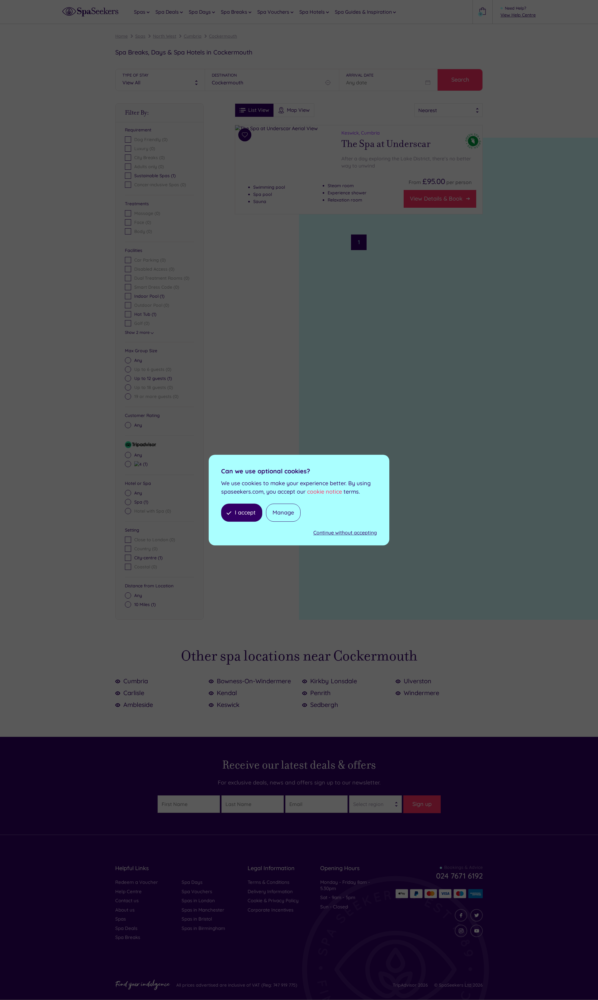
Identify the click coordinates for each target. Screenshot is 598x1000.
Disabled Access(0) (154, 269)
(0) (147, 213)
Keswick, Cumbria (360, 133)
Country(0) (146, 549)
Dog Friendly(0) (151, 139)
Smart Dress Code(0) (156, 287)
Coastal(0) (145, 567)
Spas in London (198, 900)
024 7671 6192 (459, 875)
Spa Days (192, 882)
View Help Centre (518, 15)
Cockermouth (223, 36)
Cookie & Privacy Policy (273, 900)
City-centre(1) (148, 558)
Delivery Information (270, 891)
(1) (153, 378)
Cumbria (193, 36)
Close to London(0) (154, 540)
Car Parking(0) (150, 260)
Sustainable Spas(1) (155, 175)
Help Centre (128, 891)
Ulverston (417, 681)
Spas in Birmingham (203, 928)
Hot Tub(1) (145, 314)
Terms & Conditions (268, 882)
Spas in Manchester (203, 910)
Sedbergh (324, 705)
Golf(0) (142, 323)
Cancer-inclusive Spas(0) (160, 184)
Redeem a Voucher (136, 882)
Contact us (127, 900)
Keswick (228, 705)
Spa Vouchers (197, 891)
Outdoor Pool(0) (151, 305)
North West (164, 36)
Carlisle (133, 693)
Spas (140, 36)
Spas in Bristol (197, 919)
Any (138, 360)
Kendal (227, 693)
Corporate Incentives (270, 910)
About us (125, 910)
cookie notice (324, 491)
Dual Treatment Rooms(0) (161, 278)
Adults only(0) (149, 166)
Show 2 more (137, 332)
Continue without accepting (345, 533)
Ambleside (138, 705)
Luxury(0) (144, 148)
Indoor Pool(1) (149, 296)
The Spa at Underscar (385, 143)
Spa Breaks (127, 937)
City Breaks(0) (149, 157)
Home (121, 36)
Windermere (421, 693)
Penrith (320, 693)
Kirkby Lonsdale (333, 681)
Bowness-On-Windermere (254, 681)
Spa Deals (126, 928)
